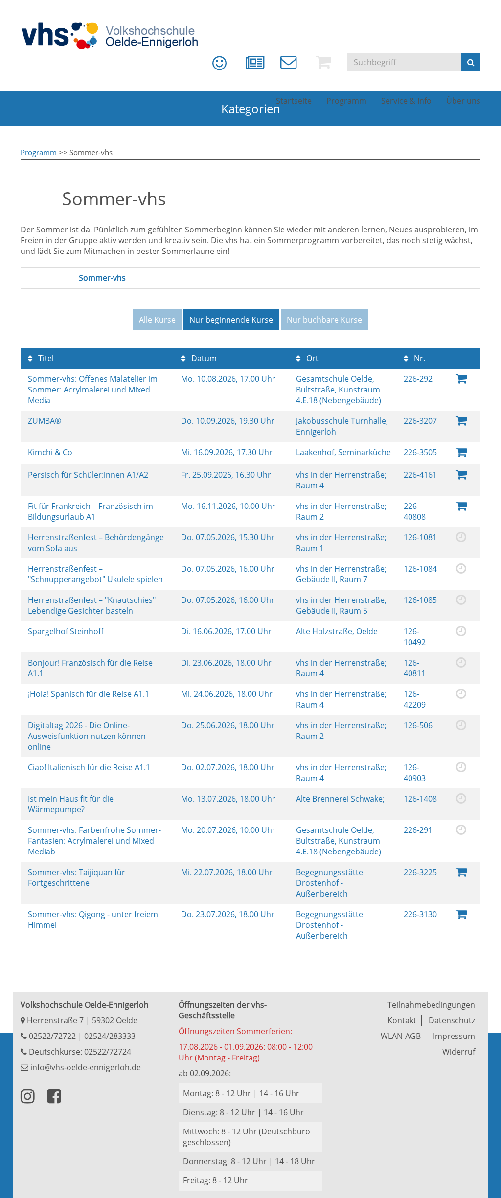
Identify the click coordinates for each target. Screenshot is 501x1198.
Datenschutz (452, 1020)
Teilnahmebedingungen (431, 1004)
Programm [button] (346, 100)
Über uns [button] (463, 100)
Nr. (418, 358)
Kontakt (401, 1020)
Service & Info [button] (406, 100)
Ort (311, 358)
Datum (203, 358)
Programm (39, 152)
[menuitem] (212, 66)
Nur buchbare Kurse (324, 319)
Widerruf (458, 1051)
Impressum (454, 1036)
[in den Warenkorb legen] (461, 420)
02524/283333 (110, 1036)
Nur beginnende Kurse (231, 319)
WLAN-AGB (401, 1036)
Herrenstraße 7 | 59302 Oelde (81, 1020)
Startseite (294, 100)
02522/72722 (51, 1036)
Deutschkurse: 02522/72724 (79, 1051)
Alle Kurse (157, 319)
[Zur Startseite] (116, 35)
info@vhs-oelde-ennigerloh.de (84, 1067)
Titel (45, 358)
